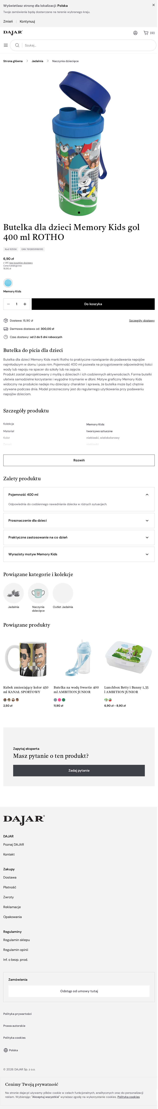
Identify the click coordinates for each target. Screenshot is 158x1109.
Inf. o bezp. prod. (15, 959)
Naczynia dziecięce (65, 61)
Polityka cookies (14, 1038)
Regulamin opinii (15, 950)
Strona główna (13, 61)
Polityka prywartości (17, 1014)
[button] (79, 494)
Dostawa (9, 877)
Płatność (9, 887)
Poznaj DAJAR (13, 844)
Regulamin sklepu (16, 940)
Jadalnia (37, 61)
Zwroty (8, 897)
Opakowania (12, 917)
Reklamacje (12, 907)
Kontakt (9, 854)
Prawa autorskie (14, 1026)
